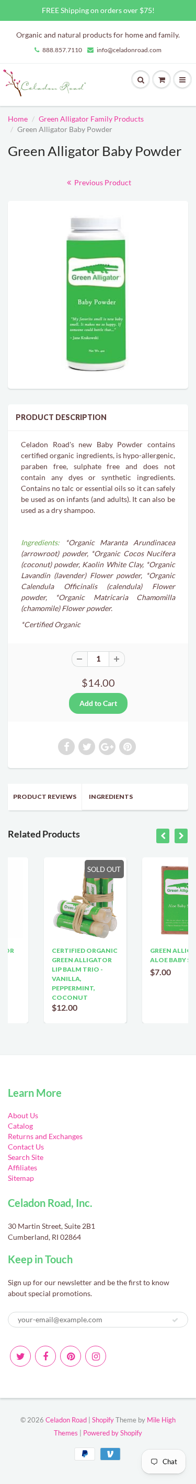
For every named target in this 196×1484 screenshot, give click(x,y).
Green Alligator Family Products (91, 118)
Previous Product (102, 182)
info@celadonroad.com (129, 50)
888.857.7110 (62, 50)
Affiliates (22, 1167)
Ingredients (111, 796)
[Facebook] (45, 1356)
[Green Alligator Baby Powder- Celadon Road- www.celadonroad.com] (98, 293)
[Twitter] (20, 1356)
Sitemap (21, 1178)
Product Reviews (44, 796)
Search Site (25, 1157)
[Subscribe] (175, 1320)
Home (18, 118)
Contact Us (26, 1146)
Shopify (103, 1420)
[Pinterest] (70, 1356)
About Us (23, 1115)
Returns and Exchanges (45, 1136)
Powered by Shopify (112, 1433)
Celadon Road (66, 1420)
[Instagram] (95, 1356)
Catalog (20, 1125)
